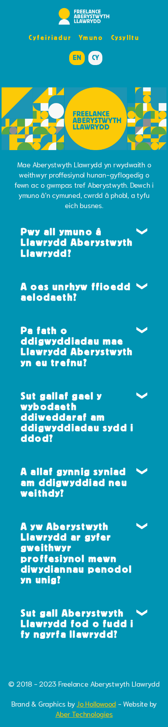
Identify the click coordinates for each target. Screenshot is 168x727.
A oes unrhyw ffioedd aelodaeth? (76, 292)
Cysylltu (125, 38)
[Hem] (84, 16)
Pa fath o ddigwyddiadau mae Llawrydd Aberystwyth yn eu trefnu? (77, 346)
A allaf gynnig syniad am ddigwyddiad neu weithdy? (74, 482)
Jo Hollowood (96, 703)
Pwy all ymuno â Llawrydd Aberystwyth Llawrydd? (77, 242)
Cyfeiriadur (50, 38)
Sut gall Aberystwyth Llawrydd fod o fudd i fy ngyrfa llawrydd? (77, 623)
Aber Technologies (84, 713)
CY (95, 58)
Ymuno (91, 38)
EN (77, 58)
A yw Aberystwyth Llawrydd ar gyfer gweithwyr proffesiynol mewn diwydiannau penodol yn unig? (76, 553)
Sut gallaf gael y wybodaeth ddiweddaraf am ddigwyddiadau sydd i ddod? (77, 417)
